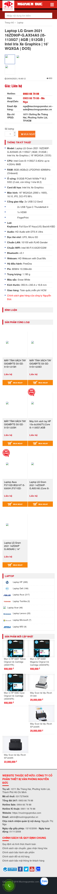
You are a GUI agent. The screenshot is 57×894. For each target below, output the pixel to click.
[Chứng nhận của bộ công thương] (9, 869)
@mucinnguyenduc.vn (27, 816)
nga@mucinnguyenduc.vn (37, 106)
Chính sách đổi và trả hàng (15, 856)
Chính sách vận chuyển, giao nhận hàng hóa (24, 848)
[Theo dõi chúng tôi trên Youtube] (32, 868)
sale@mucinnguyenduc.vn (37, 109)
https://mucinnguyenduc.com (26, 812)
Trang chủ (9, 22)
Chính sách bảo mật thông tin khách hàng (23, 860)
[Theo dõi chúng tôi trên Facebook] (20, 868)
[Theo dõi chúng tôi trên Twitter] (26, 868)
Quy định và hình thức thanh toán (19, 844)
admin (13, 816)
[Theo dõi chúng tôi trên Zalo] (37, 868)
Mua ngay (29, 134)
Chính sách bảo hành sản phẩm (18, 852)
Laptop (20, 22)
